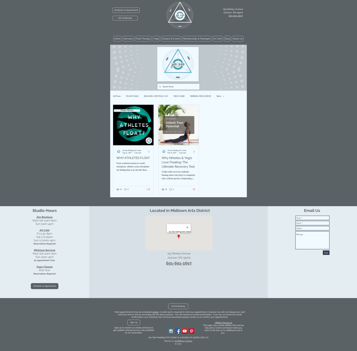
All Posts (117, 96)
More (219, 96)
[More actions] (149, 151)
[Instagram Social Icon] (171, 331)
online (155, 312)
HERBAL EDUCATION (200, 96)
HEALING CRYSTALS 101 (156, 96)
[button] (128, 38)
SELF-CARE (179, 96)
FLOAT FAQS (132, 96)
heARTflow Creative (183, 341)
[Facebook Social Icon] (178, 331)
